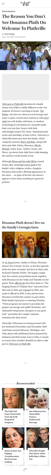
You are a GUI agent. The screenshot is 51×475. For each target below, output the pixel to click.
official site (19, 283)
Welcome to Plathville (12, 104)
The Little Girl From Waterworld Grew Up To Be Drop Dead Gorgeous (12, 417)
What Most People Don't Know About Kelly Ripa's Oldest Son (37, 455)
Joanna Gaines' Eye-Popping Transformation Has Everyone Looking (13, 456)
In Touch (9, 262)
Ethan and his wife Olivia (24, 161)
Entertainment (8, 11)
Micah (37, 145)
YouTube (47, 68)
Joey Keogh (9, 34)
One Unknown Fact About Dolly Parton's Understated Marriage (37, 417)
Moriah (5, 149)
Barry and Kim (28, 142)
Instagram (44, 256)
